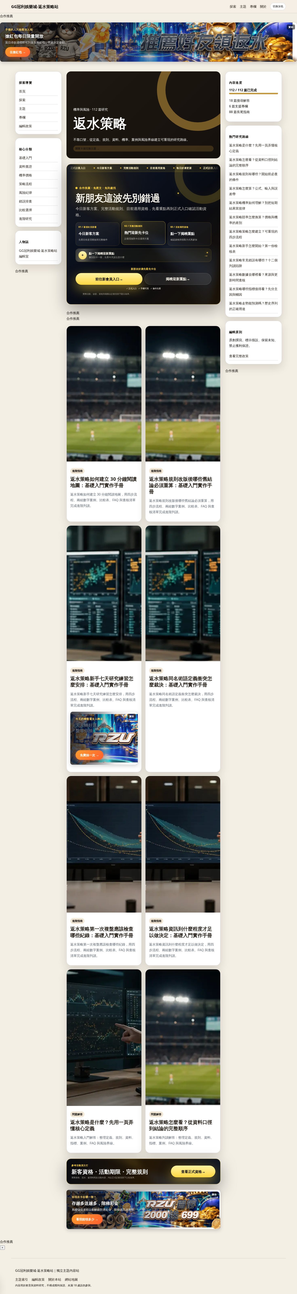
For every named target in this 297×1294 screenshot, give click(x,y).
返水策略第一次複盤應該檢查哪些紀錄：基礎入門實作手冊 (101, 931)
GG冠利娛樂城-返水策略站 (34, 6)
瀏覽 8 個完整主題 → (87, 148)
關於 (263, 6)
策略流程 (25, 184)
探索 (233, 6)
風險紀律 (25, 192)
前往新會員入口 (109, 279)
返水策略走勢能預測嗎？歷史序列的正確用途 (253, 306)
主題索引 (21, 1279)
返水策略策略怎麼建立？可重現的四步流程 (253, 234)
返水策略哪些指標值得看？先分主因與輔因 (253, 291)
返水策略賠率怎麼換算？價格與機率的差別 (253, 220)
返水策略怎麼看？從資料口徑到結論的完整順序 (180, 1125)
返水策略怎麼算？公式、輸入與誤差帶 (253, 191)
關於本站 (54, 1279)
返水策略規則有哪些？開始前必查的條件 (253, 177)
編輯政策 (25, 126)
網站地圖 (71, 1279)
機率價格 (25, 175)
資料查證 (25, 166)
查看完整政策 (239, 356)
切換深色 (278, 6)
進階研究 (25, 218)
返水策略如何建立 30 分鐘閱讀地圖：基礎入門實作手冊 (103, 481)
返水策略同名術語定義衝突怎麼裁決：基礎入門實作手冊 (180, 681)
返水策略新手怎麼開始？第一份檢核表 (253, 248)
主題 (243, 6)
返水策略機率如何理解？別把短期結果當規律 (253, 205)
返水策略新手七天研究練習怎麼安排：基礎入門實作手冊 (101, 681)
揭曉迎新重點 (178, 279)
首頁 (22, 91)
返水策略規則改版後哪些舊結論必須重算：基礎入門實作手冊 (180, 485)
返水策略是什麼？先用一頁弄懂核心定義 (101, 1125)
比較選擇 (25, 210)
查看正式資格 (193, 1171)
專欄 (253, 6)
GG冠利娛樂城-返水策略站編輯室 (38, 253)
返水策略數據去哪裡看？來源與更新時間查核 (253, 277)
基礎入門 (25, 158)
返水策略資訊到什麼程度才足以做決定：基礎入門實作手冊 (180, 931)
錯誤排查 (25, 201)
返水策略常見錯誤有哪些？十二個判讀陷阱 (253, 263)
